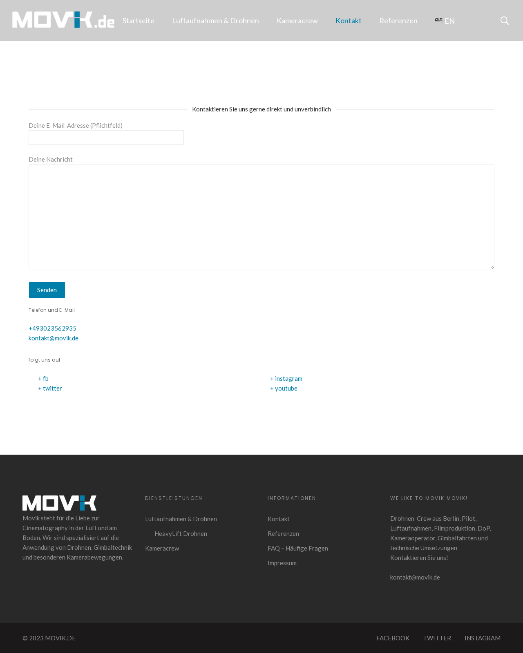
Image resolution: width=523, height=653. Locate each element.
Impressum (282, 562)
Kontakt (348, 20)
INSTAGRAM (483, 638)
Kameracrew (297, 20)
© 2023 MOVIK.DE (49, 638)
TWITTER (437, 638)
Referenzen (398, 20)
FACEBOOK (392, 638)
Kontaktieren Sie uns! (419, 557)
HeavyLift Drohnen (180, 533)
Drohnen (79, 547)
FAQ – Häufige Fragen (298, 548)
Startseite (138, 20)
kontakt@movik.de (53, 338)
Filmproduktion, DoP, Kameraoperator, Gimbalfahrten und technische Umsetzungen (440, 537)
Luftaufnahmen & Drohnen (215, 20)
